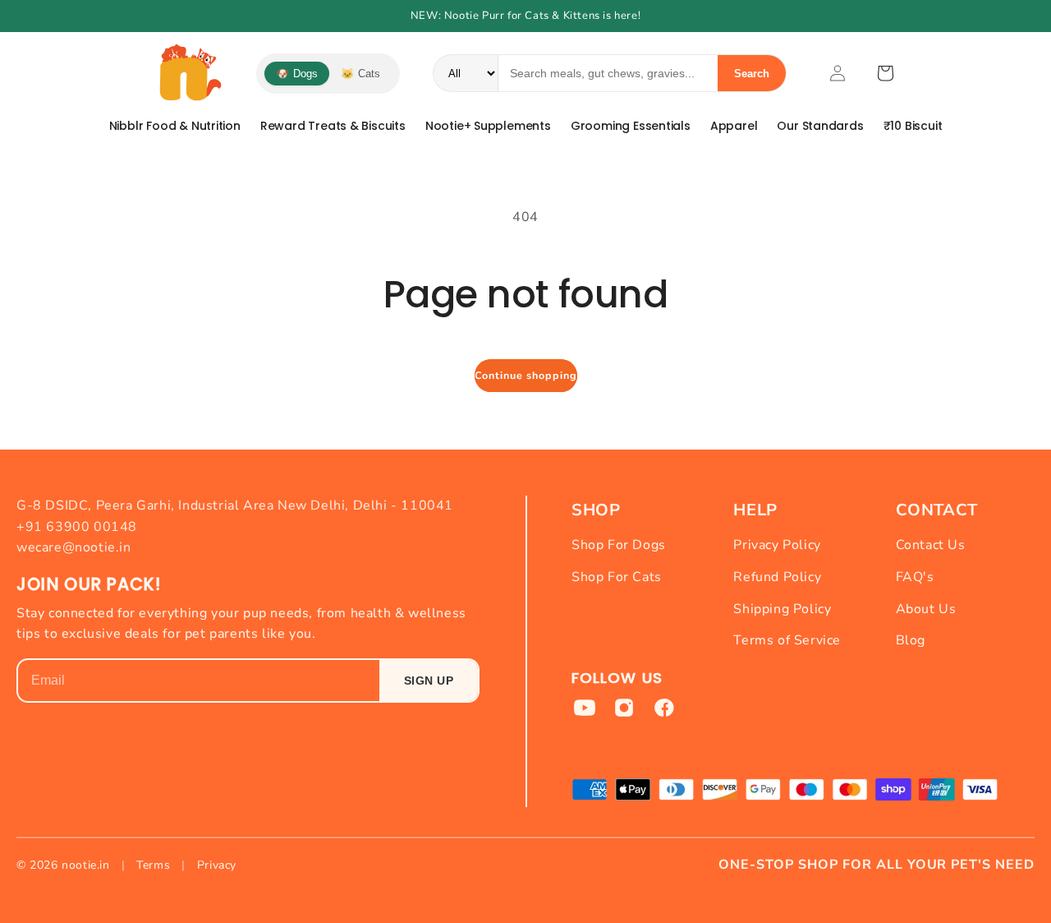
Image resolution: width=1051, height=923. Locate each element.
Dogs (297, 73)
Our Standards (820, 126)
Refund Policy (777, 577)
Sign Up (429, 680)
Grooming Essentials (631, 126)
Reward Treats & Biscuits (333, 126)
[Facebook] (663, 708)
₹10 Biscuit (913, 126)
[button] (885, 73)
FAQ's (915, 577)
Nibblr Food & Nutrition (175, 126)
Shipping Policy (782, 609)
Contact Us (931, 545)
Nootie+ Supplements (488, 126)
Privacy (216, 865)
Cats (360, 73)
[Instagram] (624, 708)
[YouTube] (584, 708)
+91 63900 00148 (76, 527)
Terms (153, 865)
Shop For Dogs (618, 545)
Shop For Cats (616, 577)
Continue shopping (526, 375)
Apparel (734, 126)
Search (751, 73)
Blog (910, 640)
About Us (926, 609)
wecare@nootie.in (73, 547)
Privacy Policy (776, 545)
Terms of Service (787, 640)
